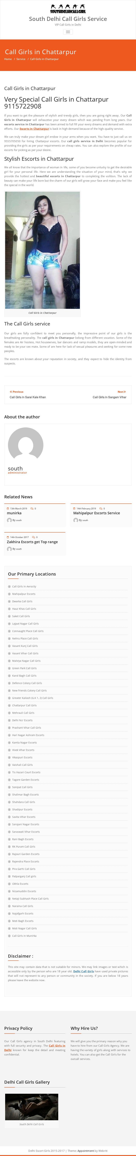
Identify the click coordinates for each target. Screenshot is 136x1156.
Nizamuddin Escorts (24, 891)
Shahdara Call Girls (23, 802)
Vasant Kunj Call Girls (25, 646)
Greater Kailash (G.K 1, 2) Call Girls (32, 698)
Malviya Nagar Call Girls (26, 660)
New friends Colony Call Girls (29, 690)
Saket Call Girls (21, 616)
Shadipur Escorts (22, 809)
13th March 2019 (18, 508)
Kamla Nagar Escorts (24, 742)
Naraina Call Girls (22, 906)
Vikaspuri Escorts (22, 757)
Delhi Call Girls (83, 971)
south (19, 520)
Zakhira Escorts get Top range (32, 541)
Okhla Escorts (20, 883)
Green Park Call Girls (24, 668)
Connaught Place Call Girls (28, 631)
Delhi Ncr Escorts (22, 720)
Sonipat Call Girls (22, 787)
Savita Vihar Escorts (23, 817)
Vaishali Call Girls (22, 764)
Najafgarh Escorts (22, 913)
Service (21, 59)
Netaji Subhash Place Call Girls (30, 898)
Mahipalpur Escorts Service (96, 513)
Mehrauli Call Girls (23, 712)
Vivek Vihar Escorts (23, 750)
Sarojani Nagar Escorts (25, 824)
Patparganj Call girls (24, 876)
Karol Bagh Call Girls (24, 675)
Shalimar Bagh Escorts (25, 794)
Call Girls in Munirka (24, 935)
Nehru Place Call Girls (25, 638)
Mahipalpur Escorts (23, 594)
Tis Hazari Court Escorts (26, 772)
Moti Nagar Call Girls (24, 928)
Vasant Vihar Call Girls (25, 653)
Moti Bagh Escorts (22, 921)
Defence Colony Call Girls (27, 683)
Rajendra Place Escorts (25, 861)
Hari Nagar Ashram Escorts (28, 735)
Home (8, 59)
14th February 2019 (86, 508)
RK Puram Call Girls (23, 846)
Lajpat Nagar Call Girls (25, 623)
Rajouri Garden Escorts (25, 854)
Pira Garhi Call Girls (23, 869)
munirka (14, 513)
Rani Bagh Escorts (22, 839)
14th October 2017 (19, 537)
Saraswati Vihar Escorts (26, 831)
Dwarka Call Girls (22, 601)
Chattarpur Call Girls (24, 705)
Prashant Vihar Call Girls (26, 727)
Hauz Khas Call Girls (24, 608)
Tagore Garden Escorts (25, 779)
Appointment (85, 1150)
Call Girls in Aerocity (24, 586)
